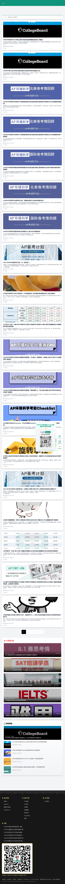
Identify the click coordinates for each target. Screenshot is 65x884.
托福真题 (26, 810)
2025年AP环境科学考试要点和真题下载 (13, 838)
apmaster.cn (7, 810)
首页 (5, 17)
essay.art (6, 804)
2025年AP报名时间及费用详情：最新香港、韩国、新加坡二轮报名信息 (14, 826)
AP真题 (26, 807)
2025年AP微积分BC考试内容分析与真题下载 (14, 841)
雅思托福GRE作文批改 (45, 879)
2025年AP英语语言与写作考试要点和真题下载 (14, 835)
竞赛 (25, 818)
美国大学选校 (7, 807)
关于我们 (47, 801)
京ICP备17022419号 (31, 881)
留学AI (5, 801)
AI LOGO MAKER (34, 879)
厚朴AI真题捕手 (56, 879)
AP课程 (3, 879)
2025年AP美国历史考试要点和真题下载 (13, 829)
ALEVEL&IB (27, 815)
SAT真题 (26, 801)
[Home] (7, 3)
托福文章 (26, 812)
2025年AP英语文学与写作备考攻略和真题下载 (14, 832)
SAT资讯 (26, 804)
